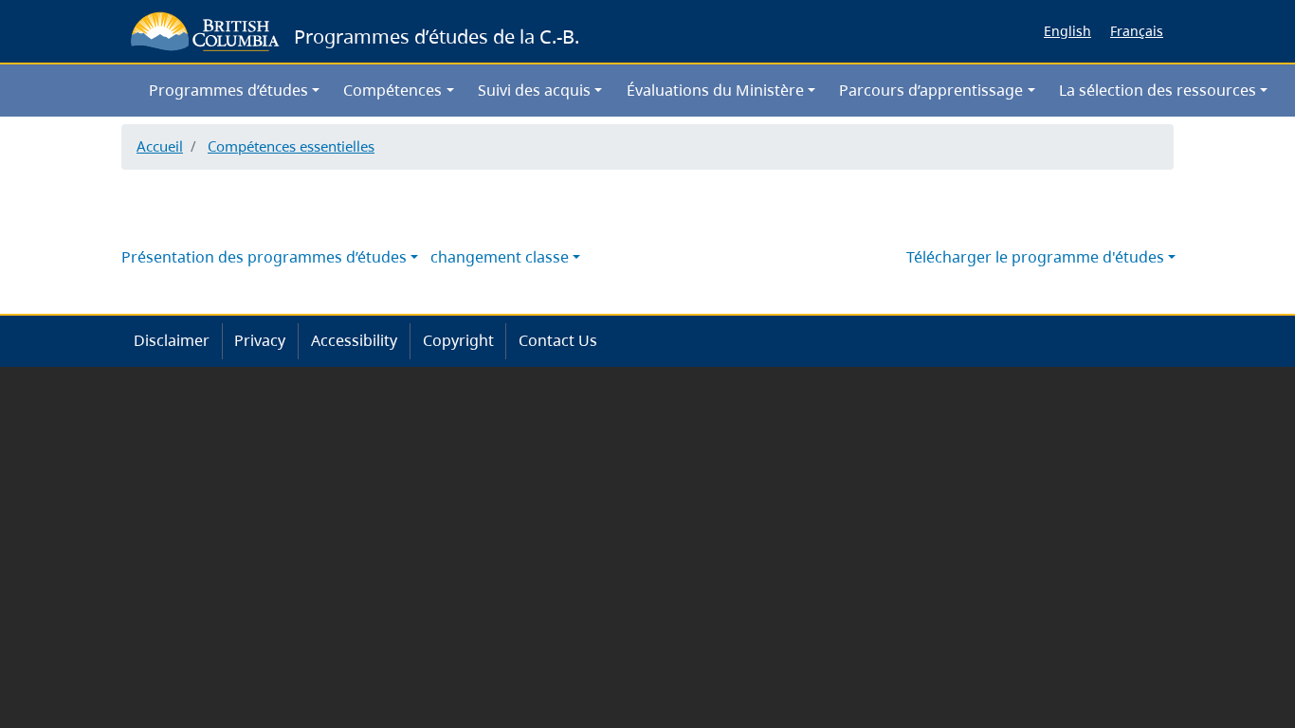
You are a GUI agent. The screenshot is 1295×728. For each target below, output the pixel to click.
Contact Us (558, 340)
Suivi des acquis (534, 90)
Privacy (259, 340)
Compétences (392, 90)
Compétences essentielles (291, 145)
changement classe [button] (499, 256)
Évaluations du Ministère (715, 90)
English (1067, 31)
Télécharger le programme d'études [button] (1035, 256)
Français (1136, 31)
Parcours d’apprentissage (931, 90)
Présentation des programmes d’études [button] (264, 256)
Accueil (160, 145)
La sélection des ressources (1157, 90)
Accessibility (354, 340)
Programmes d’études (228, 90)
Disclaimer (172, 340)
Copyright (458, 340)
